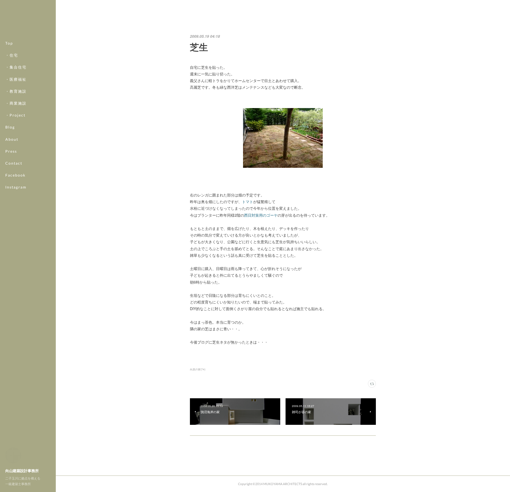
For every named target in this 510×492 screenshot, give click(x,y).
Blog (10, 127)
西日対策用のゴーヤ (261, 215)
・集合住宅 (16, 67)
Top (9, 43)
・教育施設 (16, 91)
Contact (13, 163)
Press (11, 151)
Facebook (15, 175)
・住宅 (11, 55)
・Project (15, 115)
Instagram (16, 187)
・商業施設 (16, 103)
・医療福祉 (16, 79)
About (11, 139)
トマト (247, 201)
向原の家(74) (197, 369)
